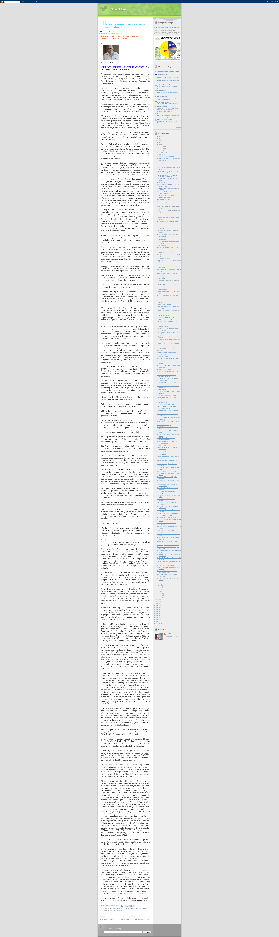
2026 (157, 137)
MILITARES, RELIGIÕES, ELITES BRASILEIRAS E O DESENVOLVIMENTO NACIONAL (121, 38)
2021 (157, 599)
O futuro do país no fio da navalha (166, 404)
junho (158, 588)
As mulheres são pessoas (164, 369)
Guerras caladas (161, 389)
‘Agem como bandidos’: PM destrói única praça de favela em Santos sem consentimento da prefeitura (167, 110)
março (159, 594)
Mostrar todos (178, 127)
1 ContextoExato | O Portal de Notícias (168, 71)
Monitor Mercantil (162, 96)
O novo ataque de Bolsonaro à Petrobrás (168, 545)
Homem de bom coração (163, 165)
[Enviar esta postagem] (122, 905)
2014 (157, 613)
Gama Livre (118, 9)
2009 (157, 623)
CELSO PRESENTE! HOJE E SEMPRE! (167, 103)
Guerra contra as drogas (163, 199)
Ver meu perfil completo (170, 636)
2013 (157, 615)
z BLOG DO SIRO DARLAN (165, 119)
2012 (157, 617)
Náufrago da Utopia (163, 102)
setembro (160, 582)
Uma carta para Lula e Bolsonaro (165, 565)
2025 (157, 139)
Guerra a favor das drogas (164, 225)
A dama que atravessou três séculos (166, 471)
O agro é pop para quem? (164, 356)
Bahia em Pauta (161, 90)
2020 (157, 601)
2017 (157, 607)
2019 (157, 603)
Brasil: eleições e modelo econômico (166, 27)
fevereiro (159, 595)
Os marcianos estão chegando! (165, 156)
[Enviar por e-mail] (125, 906)
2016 (157, 609)
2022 (157, 144)
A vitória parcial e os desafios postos (166, 517)
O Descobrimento (161, 454)
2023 (157, 143)
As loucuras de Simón (162, 182)
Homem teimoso (161, 245)
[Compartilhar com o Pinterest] (134, 906)
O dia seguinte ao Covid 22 (164, 258)
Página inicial (125, 919)
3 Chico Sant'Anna (162, 74)
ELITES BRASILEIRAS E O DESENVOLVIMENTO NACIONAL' (126, 908)
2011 (157, 619)
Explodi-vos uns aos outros (164, 304)
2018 (157, 605)
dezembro (160, 146)
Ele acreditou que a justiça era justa (166, 395)
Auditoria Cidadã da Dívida (165, 84)
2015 (157, 611)
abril (158, 592)
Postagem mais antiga (142, 919)
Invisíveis (159, 350)
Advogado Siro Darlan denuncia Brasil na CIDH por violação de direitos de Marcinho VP (168, 123)
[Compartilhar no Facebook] (131, 906)
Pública (159, 113)
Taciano (169, 633)
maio (158, 589)
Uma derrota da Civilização (164, 425)
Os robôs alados (161, 445)
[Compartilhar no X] (129, 906)
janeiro (159, 597)
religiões (119, 910)
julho (158, 586)
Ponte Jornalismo (162, 106)
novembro (160, 148)
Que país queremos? (162, 201)
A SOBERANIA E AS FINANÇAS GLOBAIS (168, 264)
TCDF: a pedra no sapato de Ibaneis (166, 299)
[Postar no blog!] (127, 906)
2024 (157, 140)
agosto (159, 584)
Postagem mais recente (106, 919)
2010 (157, 621)
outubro (159, 150)
